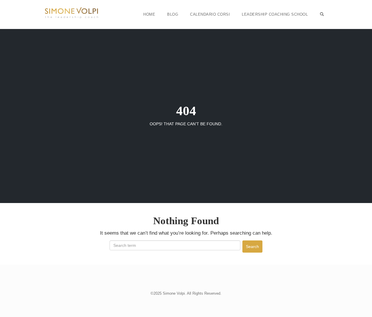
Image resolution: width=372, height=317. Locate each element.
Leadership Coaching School (275, 14)
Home (149, 14)
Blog (172, 14)
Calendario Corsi (210, 14)
